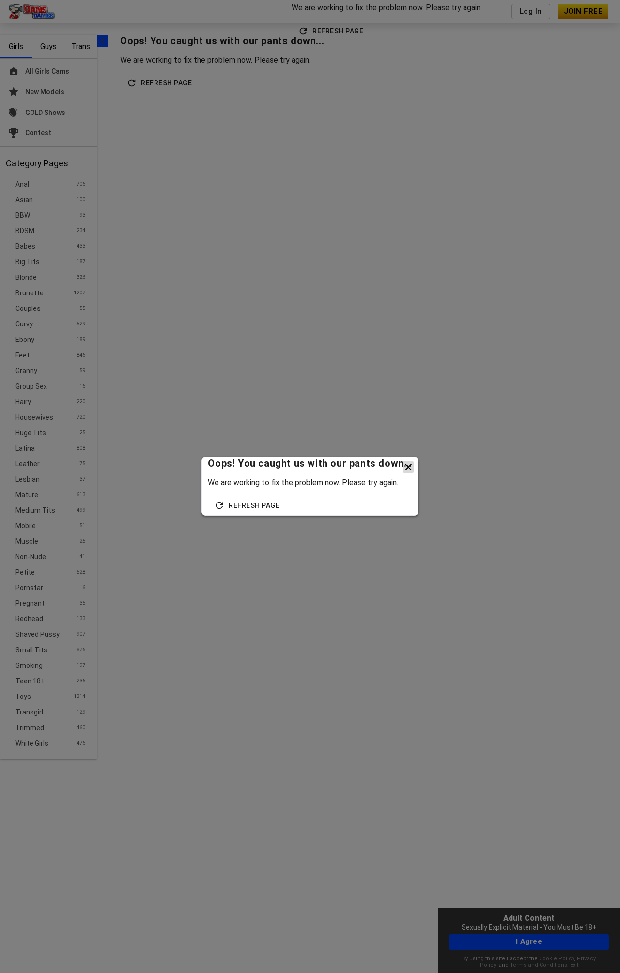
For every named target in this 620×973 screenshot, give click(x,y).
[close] (408, 467)
